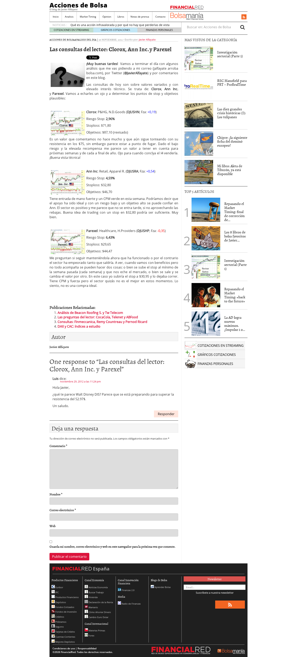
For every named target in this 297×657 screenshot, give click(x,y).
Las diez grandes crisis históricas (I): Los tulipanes (231, 113)
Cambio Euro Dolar (98, 617)
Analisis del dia (85, 40)
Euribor (59, 587)
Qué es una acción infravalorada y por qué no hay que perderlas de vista (120, 25)
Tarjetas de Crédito (65, 631)
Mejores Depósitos (65, 641)
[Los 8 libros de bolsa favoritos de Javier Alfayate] (206, 238)
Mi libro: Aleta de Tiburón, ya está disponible (229, 170)
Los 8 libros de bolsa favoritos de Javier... (235, 236)
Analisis (69, 16)
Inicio (56, 16)
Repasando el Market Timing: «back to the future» (234, 295)
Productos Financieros (67, 597)
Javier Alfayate (147, 39)
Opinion (106, 16)
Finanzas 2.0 (127, 590)
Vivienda (93, 597)
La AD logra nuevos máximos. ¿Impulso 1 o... (234, 323)
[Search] (242, 27)
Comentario (58, 446)
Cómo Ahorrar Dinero (99, 612)
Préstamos (60, 621)
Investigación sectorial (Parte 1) (230, 54)
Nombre (56, 494)
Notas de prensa (140, 16)
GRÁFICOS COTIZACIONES (115, 30)
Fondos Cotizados (64, 607)
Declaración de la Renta (100, 602)
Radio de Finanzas (131, 603)
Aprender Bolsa (162, 587)
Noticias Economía (98, 587)
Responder (166, 414)
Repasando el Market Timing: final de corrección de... (234, 211)
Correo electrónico (63, 510)
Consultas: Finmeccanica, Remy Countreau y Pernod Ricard (102, 322)
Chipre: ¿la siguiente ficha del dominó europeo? (232, 141)
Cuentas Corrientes (65, 636)
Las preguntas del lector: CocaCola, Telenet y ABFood (98, 317)
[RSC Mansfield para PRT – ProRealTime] (198, 87)
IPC (57, 592)
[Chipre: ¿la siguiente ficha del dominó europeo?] (198, 144)
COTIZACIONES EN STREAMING (71, 30)
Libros (120, 16)
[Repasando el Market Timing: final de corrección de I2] (206, 210)
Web (53, 526)
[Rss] (244, 17)
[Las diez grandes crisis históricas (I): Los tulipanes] (198, 115)
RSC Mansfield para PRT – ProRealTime (232, 82)
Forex (91, 635)
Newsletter (214, 579)
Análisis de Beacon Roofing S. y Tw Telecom (90, 312)
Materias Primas (96, 630)
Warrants (93, 607)
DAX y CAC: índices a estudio (79, 326)
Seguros (59, 626)
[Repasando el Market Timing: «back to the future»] (206, 295)
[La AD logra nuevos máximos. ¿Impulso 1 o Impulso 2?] (206, 323)
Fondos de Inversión (66, 611)
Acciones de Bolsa (78, 5)
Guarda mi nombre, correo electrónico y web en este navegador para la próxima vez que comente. (112, 546)
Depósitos (60, 602)
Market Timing (88, 16)
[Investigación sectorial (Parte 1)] (198, 58)
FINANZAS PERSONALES (159, 30)
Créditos (59, 616)
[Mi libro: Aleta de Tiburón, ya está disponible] (198, 172)
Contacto (160, 16)
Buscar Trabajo (96, 592)
